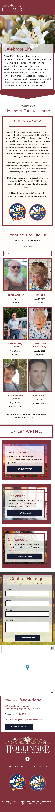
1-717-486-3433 (18, 714)
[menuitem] (15, 766)
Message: (10, 620)
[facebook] (27, 759)
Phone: (9, 610)
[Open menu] (50, 7)
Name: (8, 589)
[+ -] (27, 670)
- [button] (3, 651)
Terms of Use (28, 804)
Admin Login (40, 804)
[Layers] (51, 647)
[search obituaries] (48, 253)
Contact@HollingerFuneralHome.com (27, 719)
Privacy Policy (16, 804)
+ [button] (3, 647)
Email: (8, 599)
